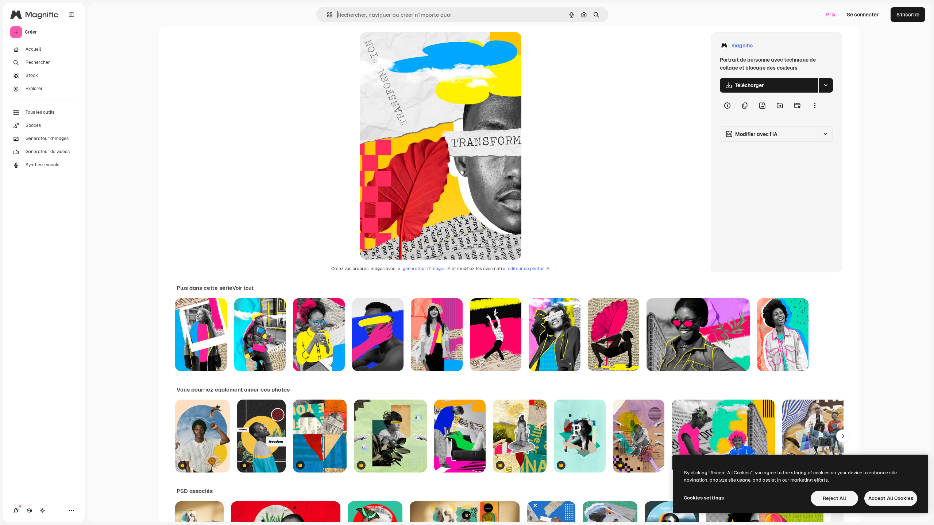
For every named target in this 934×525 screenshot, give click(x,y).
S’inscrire (907, 14)
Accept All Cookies (890, 498)
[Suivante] (842, 436)
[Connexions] (16, 510)
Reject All (834, 498)
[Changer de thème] (42, 510)
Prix (831, 14)
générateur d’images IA (427, 269)
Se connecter (863, 14)
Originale (408, 45)
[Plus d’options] (814, 105)
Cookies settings (704, 498)
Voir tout (243, 288)
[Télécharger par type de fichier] (825, 85)
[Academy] (29, 510)
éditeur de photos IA (528, 269)
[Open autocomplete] (327, 15)
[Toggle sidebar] (71, 14)
